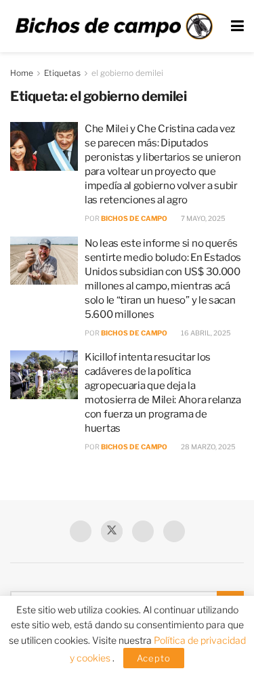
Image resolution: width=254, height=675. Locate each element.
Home (21, 73)
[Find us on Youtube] (143, 531)
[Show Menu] (237, 26)
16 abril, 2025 (205, 333)
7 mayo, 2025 (202, 218)
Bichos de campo (134, 218)
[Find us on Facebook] (80, 531)
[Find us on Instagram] (174, 531)
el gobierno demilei (127, 73)
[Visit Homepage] (113, 26)
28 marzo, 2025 (207, 447)
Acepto (154, 658)
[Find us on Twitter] (112, 531)
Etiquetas (62, 73)
